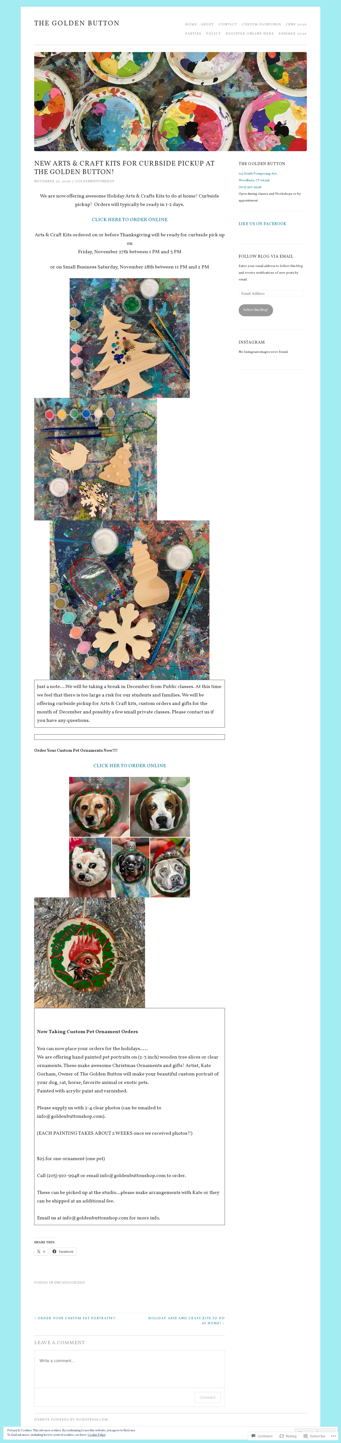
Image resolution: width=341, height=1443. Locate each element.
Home (191, 24)
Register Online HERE (250, 34)
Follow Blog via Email (266, 256)
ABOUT (207, 24)
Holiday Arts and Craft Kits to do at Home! (186, 1321)
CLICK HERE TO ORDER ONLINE (130, 219)
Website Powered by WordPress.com (71, 1420)
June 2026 (296, 24)
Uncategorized (69, 1283)
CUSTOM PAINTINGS (261, 24)
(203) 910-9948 (250, 187)
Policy (213, 34)
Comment (207, 1397)
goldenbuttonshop (95, 181)
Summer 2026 (293, 34)
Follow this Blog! (255, 310)
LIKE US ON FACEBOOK (263, 224)
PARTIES (193, 34)
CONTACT (228, 24)
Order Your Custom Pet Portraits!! (75, 1318)
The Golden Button (77, 23)
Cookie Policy (97, 1435)
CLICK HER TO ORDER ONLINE (129, 765)
